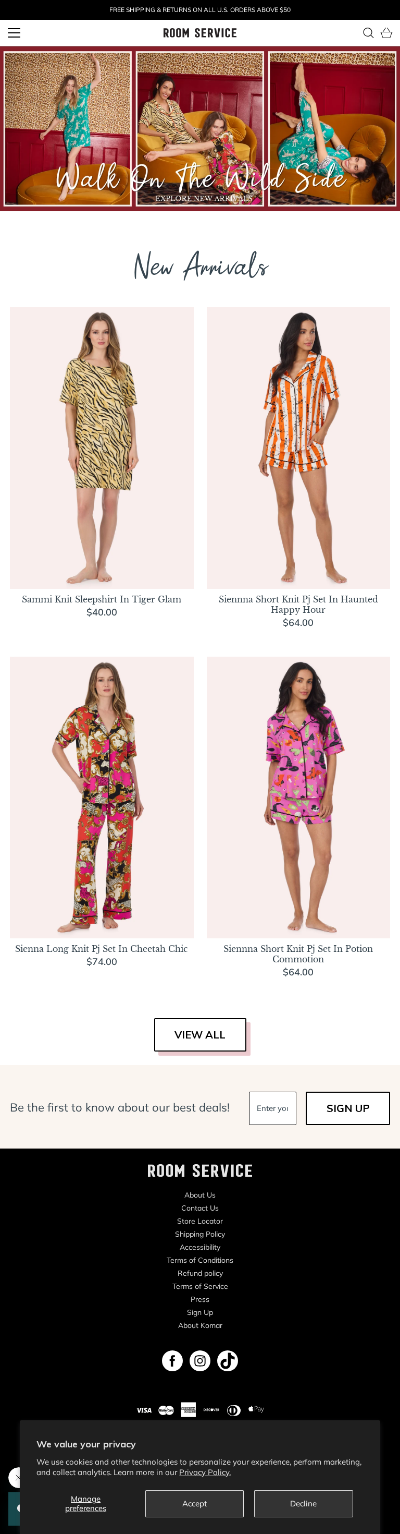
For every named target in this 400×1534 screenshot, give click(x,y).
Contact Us (200, 1208)
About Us (200, 1195)
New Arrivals (200, 270)
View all (200, 1034)
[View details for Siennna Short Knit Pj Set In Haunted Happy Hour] (299, 448)
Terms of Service (200, 1286)
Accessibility (200, 1247)
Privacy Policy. (205, 1472)
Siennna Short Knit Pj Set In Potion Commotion (298, 954)
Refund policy (200, 1273)
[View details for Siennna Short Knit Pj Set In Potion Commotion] (299, 797)
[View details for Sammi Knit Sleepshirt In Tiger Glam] (102, 448)
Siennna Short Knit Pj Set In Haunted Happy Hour (298, 604)
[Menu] (14, 33)
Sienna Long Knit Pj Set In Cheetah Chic (101, 949)
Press (200, 1299)
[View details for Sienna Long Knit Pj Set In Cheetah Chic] (102, 797)
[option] (200, 128)
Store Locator (200, 1221)
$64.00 (298, 623)
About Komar (200, 1325)
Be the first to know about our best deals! (120, 1108)
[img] (172, 1360)
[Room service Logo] (200, 32)
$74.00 (101, 962)
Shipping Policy (200, 1234)
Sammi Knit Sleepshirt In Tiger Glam (101, 599)
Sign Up (200, 1312)
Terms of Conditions (200, 1260)
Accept (194, 1503)
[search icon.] (368, 33)
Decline (303, 1503)
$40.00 (101, 612)
